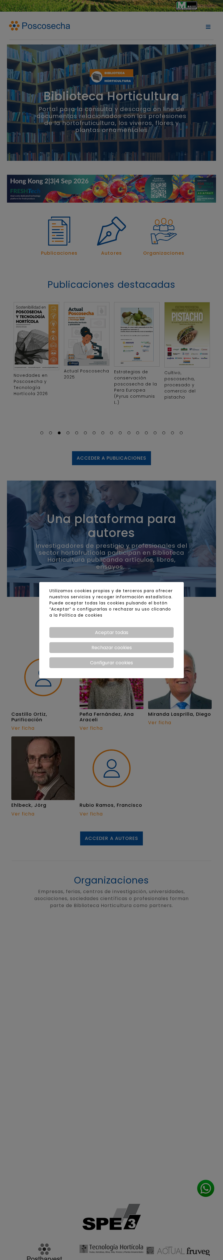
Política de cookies (80, 615)
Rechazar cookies (111, 647)
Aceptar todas (111, 632)
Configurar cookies (111, 662)
